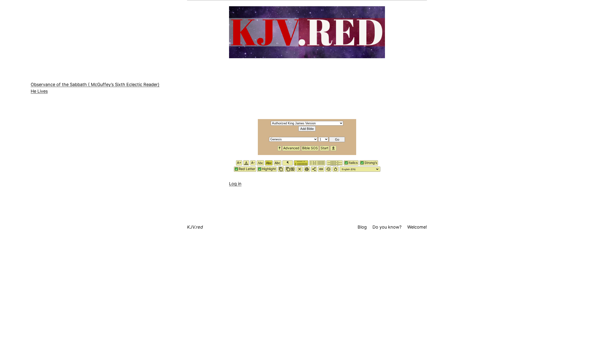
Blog (362, 227)
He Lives (39, 91)
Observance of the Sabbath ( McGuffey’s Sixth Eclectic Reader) (95, 84)
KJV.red (195, 227)
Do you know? (386, 227)
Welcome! (417, 227)
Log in (235, 183)
